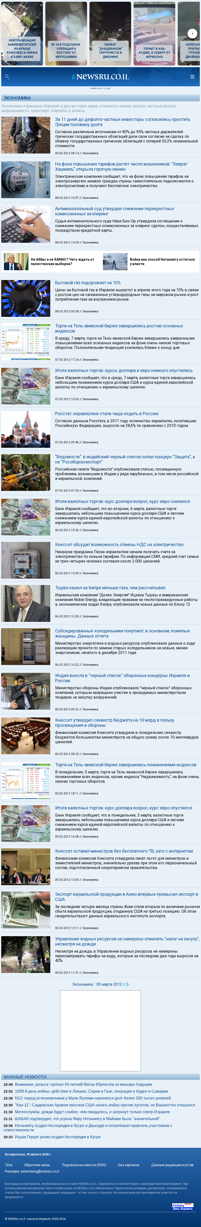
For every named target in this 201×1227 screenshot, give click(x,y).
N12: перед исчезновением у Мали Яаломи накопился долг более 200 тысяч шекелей (93, 1098)
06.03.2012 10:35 (67, 616)
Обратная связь (37, 1165)
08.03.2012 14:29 (67, 242)
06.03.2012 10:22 (67, 664)
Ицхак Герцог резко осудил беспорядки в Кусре (58, 1137)
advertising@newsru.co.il (40, 1171)
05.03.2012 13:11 (67, 928)
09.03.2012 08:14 (67, 153)
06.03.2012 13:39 (67, 573)
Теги (8, 1165)
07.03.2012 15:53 (67, 399)
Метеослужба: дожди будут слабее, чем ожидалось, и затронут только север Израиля (92, 1112)
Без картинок (128, 1165)
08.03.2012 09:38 (67, 311)
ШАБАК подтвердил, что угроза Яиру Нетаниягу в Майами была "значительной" (87, 1119)
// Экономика (88, 153)
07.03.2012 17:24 (67, 359)
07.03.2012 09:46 (67, 442)
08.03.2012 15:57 (67, 198)
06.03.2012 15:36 (67, 530)
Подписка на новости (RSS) (84, 1165)
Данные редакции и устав (172, 1165)
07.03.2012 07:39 (67, 490)
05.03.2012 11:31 (67, 972)
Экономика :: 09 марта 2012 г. (99, 984)
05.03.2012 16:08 (67, 836)
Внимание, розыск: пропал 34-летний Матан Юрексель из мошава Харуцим (83, 1084)
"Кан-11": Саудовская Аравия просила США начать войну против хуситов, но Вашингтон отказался (105, 1105)
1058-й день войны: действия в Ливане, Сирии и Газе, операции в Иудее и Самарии (91, 1091)
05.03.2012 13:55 (67, 880)
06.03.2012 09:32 (67, 709)
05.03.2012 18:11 (67, 793)
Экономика (17, 98)
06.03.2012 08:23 (67, 754)
